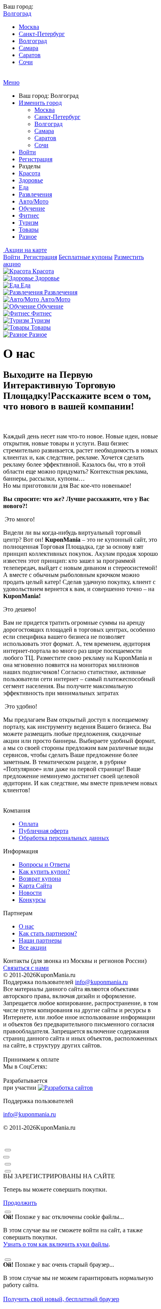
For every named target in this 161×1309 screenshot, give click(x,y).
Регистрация (35, 159)
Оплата (28, 823)
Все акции (33, 947)
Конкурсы (32, 899)
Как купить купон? (44, 871)
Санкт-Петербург (42, 34)
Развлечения (35, 194)
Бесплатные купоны (86, 257)
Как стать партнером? (48, 933)
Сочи (26, 62)
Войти (27, 152)
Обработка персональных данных (64, 838)
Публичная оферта (43, 831)
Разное (28, 236)
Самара (28, 48)
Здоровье (31, 180)
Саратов (30, 55)
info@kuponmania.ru (101, 982)
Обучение (32, 208)
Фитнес (29, 215)
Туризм (28, 222)
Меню (11, 82)
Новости (30, 892)
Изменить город (40, 102)
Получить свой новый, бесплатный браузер (61, 1299)
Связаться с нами (26, 968)
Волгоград (33, 41)
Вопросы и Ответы (44, 864)
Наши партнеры (40, 940)
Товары (29, 229)
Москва (29, 26)
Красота (29, 173)
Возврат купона (40, 878)
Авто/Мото (33, 201)
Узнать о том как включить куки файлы (56, 1244)
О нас (26, 926)
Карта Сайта (35, 885)
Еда (24, 187)
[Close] (8, 1150)
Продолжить (20, 1202)
